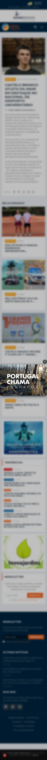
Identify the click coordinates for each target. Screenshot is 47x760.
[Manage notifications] (5, 755)
